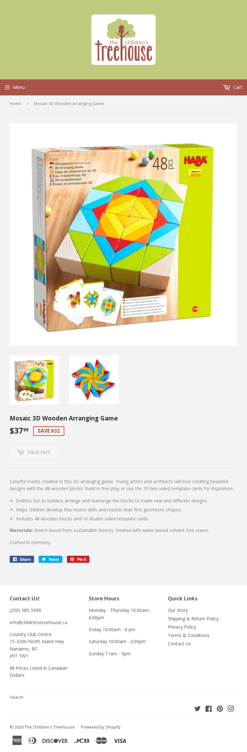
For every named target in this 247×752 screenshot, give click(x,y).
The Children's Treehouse (49, 727)
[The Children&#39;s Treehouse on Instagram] (231, 709)
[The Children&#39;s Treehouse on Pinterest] (219, 709)
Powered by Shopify (101, 727)
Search (16, 697)
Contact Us (179, 644)
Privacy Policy (182, 627)
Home (15, 103)
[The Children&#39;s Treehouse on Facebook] (208, 709)
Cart (237, 87)
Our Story (178, 610)
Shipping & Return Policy (193, 618)
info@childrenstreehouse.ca (38, 622)
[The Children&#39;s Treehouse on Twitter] (197, 709)
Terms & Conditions (189, 635)
